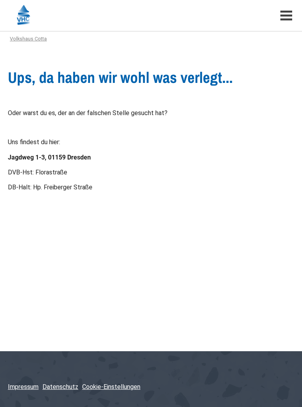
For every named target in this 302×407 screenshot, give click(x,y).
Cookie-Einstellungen (111, 386)
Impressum (23, 386)
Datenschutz (60, 386)
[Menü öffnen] (286, 15)
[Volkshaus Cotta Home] (137, 15)
